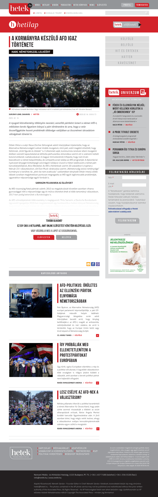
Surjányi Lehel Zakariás (19, 114)
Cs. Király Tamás (64, 335)
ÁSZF (95, 451)
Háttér (36, 114)
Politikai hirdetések (50, 454)
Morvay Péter (119, 142)
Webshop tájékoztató (77, 454)
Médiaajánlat (61, 448)
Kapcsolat (44, 448)
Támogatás (142, 5)
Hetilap (45, 5)
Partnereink (83, 451)
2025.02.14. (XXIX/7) (87, 115)
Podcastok (66, 5)
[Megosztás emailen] (88, 264)
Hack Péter (117, 125)
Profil (127, 5)
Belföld (129, 125)
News (92, 5)
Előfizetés (102, 5)
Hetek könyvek (80, 5)
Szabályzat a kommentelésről (56, 451)
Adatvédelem (79, 448)
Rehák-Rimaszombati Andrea (69, 383)
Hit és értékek (138, 160)
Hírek (37, 5)
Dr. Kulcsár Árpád (121, 160)
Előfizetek (44, 237)
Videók (55, 5)
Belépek (66, 237)
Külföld (78, 335)
